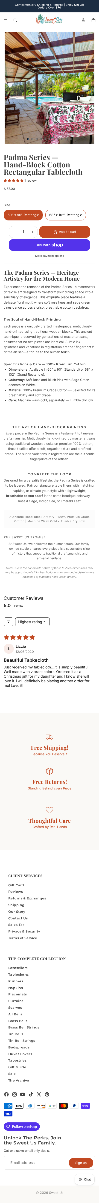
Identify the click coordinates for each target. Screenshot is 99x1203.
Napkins (15, 988)
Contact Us (18, 918)
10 (66, 139)
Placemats (17, 994)
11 (71, 139)
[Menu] (5, 20)
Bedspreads (18, 1047)
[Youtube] (22, 1094)
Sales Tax (16, 925)
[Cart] (93, 20)
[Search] (15, 20)
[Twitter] (39, 1094)
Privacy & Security (24, 931)
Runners (15, 981)
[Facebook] (6, 1094)
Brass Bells (17, 1021)
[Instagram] (14, 1094)
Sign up (81, 1162)
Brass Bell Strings (23, 1027)
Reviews (15, 892)
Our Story (16, 911)
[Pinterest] (47, 1094)
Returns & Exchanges (27, 898)
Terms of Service (22, 938)
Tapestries (17, 1060)
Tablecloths (18, 974)
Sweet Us (56, 1193)
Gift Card (16, 885)
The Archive (18, 1080)
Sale (12, 1074)
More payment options (49, 255)
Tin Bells (15, 1034)
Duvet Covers (20, 1054)
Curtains (15, 1001)
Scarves (15, 1008)
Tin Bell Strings (21, 1041)
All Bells (15, 1014)
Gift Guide (17, 1067)
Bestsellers (18, 968)
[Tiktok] (31, 1094)
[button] (14, 180)
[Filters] (8, 621)
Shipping (16, 905)
